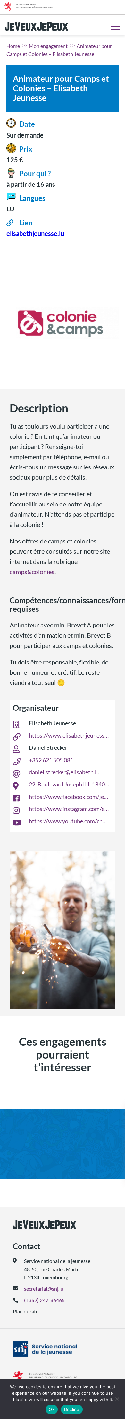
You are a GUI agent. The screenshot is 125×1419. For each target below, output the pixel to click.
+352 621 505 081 (51, 759)
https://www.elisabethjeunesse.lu (69, 735)
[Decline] (117, 1399)
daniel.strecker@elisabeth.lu (64, 772)
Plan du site (25, 1311)
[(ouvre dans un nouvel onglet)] (62, 1349)
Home (13, 46)
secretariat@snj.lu (43, 1289)
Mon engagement (48, 46)
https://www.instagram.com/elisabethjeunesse (69, 808)
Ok (51, 1409)
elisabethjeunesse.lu (35, 233)
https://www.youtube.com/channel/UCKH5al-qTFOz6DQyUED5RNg (69, 820)
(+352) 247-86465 (44, 1300)
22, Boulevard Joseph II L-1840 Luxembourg (69, 784)
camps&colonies (32, 571)
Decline (71, 1409)
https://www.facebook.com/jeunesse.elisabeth (69, 796)
